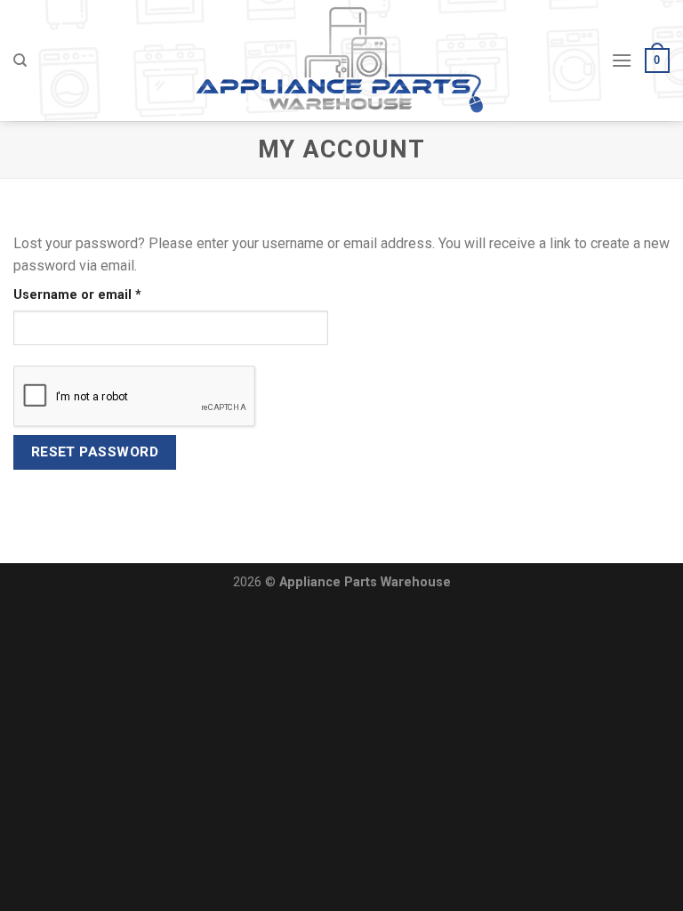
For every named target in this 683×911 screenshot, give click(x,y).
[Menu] (621, 60)
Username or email (105, 294)
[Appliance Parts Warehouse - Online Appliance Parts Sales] (342, 60)
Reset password (95, 452)
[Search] (20, 60)
